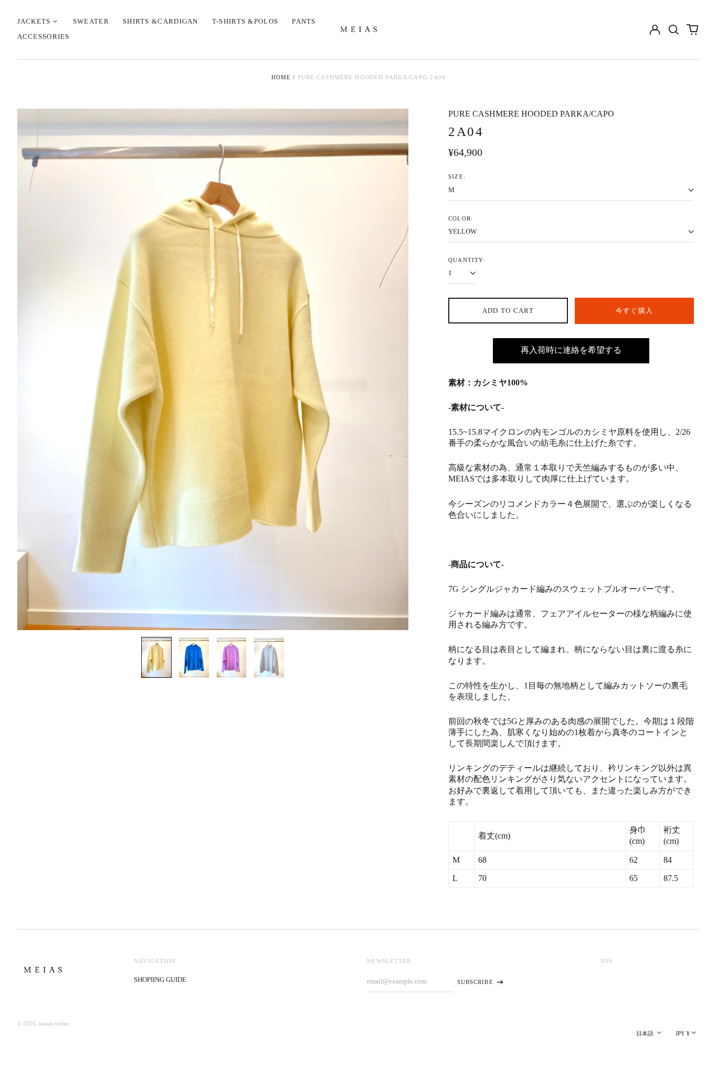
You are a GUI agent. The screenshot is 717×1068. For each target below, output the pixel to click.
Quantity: (466, 260)
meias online (54, 1023)
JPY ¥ (683, 1033)
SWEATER (91, 21)
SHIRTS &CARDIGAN (160, 21)
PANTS (304, 21)
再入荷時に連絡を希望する (571, 349)
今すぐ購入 (634, 311)
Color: (460, 218)
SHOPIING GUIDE (160, 979)
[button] (673, 29)
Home (281, 77)
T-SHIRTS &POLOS (245, 21)
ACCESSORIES (43, 36)
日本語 (645, 1033)
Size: (457, 176)
